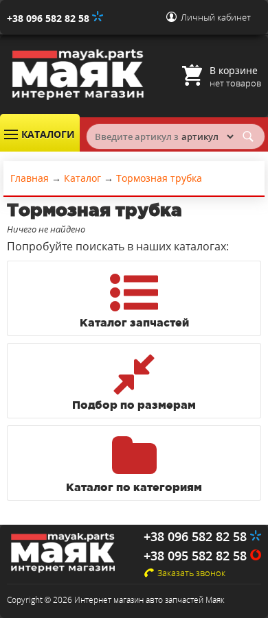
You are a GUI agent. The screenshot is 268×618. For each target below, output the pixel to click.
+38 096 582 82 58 (49, 18)
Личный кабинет (216, 17)
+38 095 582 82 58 (197, 555)
